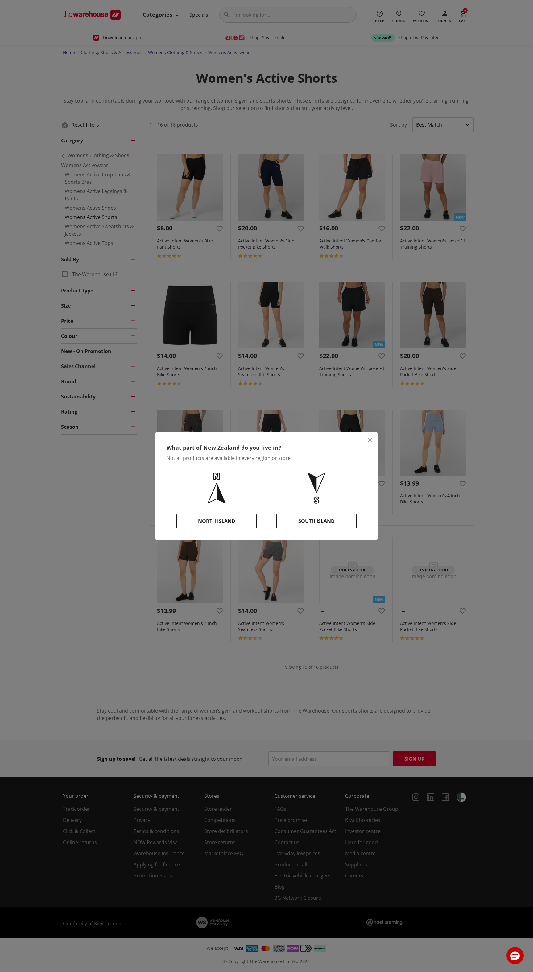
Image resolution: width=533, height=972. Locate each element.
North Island (216, 521)
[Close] (370, 439)
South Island (316, 521)
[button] (515, 955)
